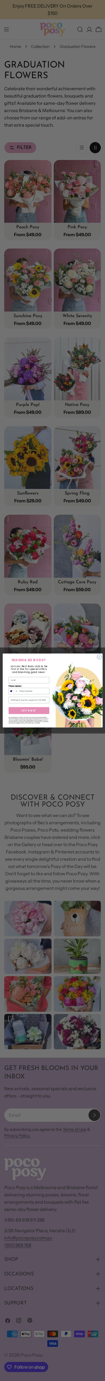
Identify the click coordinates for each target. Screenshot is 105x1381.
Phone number (14, 686)
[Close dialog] (99, 656)
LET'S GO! (29, 710)
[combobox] (13, 691)
